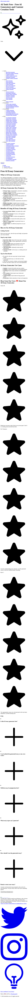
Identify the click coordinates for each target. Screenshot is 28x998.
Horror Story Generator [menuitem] (11, 128)
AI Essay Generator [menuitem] (10, 148)
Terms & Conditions (16, 903)
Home (4, 165)
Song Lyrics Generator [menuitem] (11, 88)
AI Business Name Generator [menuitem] (12, 145)
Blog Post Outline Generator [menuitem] (12, 73)
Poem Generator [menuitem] (9, 82)
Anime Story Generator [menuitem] (11, 118)
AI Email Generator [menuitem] (10, 147)
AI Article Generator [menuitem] (10, 143)
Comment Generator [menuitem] (10, 111)
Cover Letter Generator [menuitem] (11, 104)
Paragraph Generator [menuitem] (10, 77)
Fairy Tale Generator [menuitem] (10, 126)
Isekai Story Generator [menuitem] (11, 129)
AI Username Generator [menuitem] (11, 159)
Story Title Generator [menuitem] (10, 141)
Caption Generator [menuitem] (10, 110)
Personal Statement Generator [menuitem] (12, 106)
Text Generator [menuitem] (9, 98)
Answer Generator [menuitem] (10, 91)
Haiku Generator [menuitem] (9, 101)
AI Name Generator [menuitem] (10, 152)
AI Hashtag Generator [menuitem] (10, 149)
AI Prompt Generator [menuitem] (10, 154)
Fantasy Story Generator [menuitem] (11, 127)
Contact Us (7, 903)
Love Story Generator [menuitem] (10, 131)
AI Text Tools (7, 166)
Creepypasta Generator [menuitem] (11, 123)
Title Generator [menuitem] (9, 99)
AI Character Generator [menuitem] (11, 117)
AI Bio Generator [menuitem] (10, 144)
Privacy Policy (23, 903)
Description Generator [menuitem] (10, 93)
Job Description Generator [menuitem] (11, 105)
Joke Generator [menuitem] (9, 80)
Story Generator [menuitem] (9, 138)
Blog (11, 903)
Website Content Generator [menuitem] (12, 78)
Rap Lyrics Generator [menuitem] (10, 85)
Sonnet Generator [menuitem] (10, 89)
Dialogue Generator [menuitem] (10, 160)
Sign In (2, 163)
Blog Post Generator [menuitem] (10, 72)
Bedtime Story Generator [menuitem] (11, 120)
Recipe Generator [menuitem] (10, 86)
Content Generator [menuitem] (10, 74)
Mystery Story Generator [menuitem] (11, 133)
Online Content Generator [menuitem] (11, 75)
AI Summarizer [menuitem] (9, 158)
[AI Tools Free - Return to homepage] (10, 12)
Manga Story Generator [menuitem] (11, 132)
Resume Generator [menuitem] (10, 107)
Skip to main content (5, 1)
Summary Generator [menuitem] (10, 96)
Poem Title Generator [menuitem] (10, 83)
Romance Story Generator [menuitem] (11, 134)
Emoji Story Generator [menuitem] (11, 125)
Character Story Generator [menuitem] (11, 122)
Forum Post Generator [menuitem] (10, 112)
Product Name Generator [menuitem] (11, 94)
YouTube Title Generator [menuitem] (11, 115)
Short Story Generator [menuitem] (10, 137)
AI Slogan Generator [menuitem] (10, 156)
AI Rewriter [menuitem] (8, 155)
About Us (3, 903)
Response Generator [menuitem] (10, 95)
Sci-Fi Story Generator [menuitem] (11, 136)
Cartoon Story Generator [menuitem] (11, 121)
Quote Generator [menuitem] (9, 84)
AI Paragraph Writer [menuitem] (10, 153)
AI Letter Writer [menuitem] (9, 150)
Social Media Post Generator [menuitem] (12, 114)
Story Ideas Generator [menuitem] (10, 139)
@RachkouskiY (13, 994)
